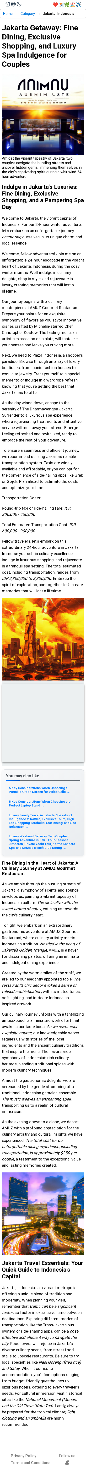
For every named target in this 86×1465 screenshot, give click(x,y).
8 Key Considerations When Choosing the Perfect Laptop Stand (39, 803)
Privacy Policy (23, 1456)
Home (8, 13)
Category (28, 13)
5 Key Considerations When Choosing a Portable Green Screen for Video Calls (39, 790)
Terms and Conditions (30, 1462)
